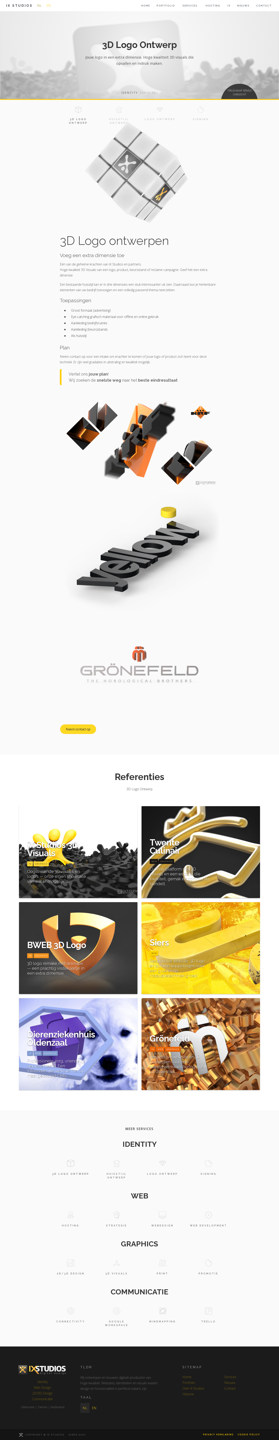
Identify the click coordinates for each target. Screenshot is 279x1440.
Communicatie (42, 1399)
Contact (264, 5)
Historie (188, 1394)
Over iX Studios (193, 1388)
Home (145, 5)
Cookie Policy (249, 1434)
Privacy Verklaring (218, 1434)
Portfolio (166, 5)
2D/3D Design (42, 1393)
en (48, 5)
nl (39, 5)
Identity (42, 1382)
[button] (190, 5)
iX (229, 5)
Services (230, 1377)
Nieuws (243, 5)
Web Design (42, 1387)
